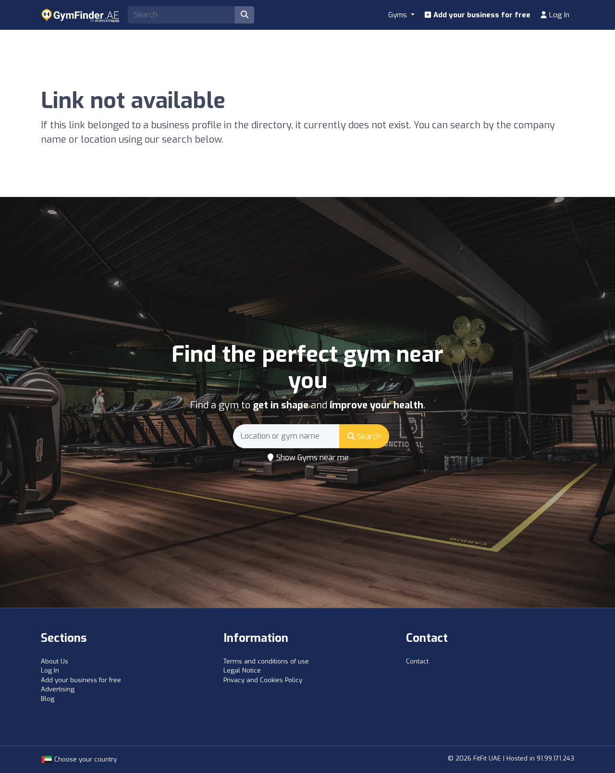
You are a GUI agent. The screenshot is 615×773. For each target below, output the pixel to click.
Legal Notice (242, 670)
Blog (47, 699)
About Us (54, 661)
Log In (558, 15)
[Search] (244, 15)
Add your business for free (480, 15)
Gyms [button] (398, 15)
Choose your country (84, 759)
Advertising (57, 689)
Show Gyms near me (311, 458)
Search (368, 436)
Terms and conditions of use (266, 661)
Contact (417, 661)
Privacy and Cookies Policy (262, 680)
